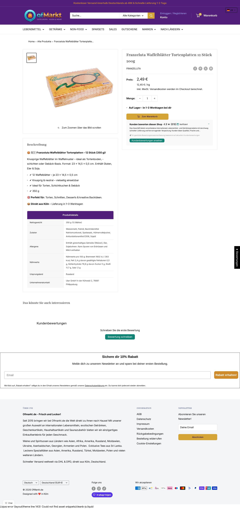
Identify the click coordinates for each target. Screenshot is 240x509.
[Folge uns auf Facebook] (94, 488)
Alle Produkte (44, 41)
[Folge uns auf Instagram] (99, 488)
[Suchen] (151, 16)
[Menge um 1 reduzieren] (140, 98)
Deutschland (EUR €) (52, 482)
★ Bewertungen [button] (237, 257)
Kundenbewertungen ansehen (147, 140)
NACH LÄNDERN (170, 29)
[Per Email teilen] (211, 68)
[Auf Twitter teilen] (206, 68)
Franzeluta (133, 68)
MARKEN (147, 29)
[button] (231, 10)
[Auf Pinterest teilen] (200, 68)
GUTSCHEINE (129, 29)
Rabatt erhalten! (226, 375)
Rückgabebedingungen (150, 433)
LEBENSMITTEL (32, 29)
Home (31, 41)
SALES (113, 29)
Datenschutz (144, 419)
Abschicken (197, 437)
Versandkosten (158, 89)
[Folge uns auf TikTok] (104, 488)
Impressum (143, 423)
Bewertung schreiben (120, 336)
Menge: (130, 98)
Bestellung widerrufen (149, 438)
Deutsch (28, 482)
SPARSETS (98, 29)
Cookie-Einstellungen (149, 443)
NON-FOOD (77, 29)
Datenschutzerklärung (95, 385)
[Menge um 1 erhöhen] (155, 98)
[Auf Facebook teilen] (195, 68)
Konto (163, 17)
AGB (139, 414)
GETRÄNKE (55, 29)
